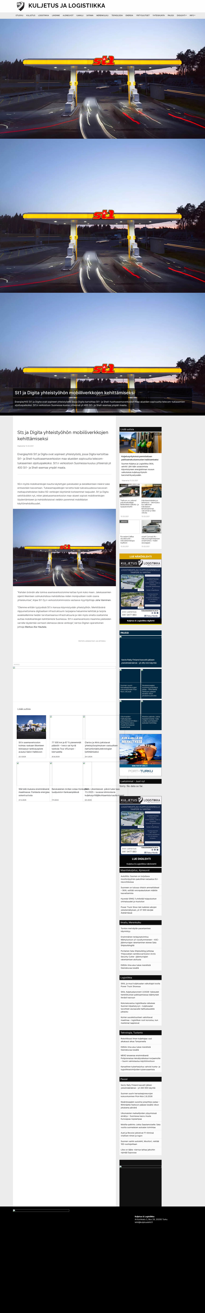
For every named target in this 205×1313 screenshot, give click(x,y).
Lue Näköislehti (141, 556)
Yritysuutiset (143, 15)
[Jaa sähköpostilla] (104, 647)
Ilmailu (80, 15)
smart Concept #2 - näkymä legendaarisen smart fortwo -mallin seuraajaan (151, 540)
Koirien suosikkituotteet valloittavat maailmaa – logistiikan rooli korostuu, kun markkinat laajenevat (139, 1020)
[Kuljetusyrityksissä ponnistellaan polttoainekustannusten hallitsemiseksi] (140, 442)
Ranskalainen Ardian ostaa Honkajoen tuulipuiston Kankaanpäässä (70, 790)
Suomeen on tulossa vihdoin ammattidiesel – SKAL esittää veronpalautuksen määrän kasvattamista (140, 890)
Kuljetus (30, 15)
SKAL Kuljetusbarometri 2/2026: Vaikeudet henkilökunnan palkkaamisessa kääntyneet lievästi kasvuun (140, 995)
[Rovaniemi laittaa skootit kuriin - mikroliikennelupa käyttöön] (129, 526)
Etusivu (19, 15)
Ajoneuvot (68, 15)
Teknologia (117, 15)
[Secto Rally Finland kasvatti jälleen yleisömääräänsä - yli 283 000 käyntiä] (140, 645)
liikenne (56, 15)
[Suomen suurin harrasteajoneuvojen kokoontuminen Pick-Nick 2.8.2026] (130, 675)
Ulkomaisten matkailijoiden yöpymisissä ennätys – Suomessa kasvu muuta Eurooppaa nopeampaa (129, 722)
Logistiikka (43, 15)
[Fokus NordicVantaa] (64, 683)
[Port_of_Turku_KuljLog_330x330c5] (140, 756)
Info (192, 15)
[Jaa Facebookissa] (87, 647)
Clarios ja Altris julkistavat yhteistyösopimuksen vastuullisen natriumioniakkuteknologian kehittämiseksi (101, 747)
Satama (89, 15)
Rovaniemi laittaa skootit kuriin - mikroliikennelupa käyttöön (127, 540)
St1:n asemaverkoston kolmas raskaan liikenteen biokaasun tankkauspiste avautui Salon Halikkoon (31, 747)
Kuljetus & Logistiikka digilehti (140, 620)
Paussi (171, 15)
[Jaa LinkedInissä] (96, 647)
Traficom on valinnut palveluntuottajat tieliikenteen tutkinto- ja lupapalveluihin (129, 503)
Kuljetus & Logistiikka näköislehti (141, 864)
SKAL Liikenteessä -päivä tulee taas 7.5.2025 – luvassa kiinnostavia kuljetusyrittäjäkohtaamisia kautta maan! (104, 792)
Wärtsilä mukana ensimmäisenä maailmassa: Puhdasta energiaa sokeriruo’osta (34, 792)
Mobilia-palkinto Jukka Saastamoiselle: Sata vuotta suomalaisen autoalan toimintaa (151, 720)
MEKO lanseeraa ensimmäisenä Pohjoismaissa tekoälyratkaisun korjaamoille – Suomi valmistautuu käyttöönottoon (140, 1058)
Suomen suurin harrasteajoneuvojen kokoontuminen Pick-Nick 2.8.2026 (128, 688)
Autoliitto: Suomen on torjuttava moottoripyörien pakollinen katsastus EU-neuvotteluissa (139, 879)
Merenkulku (102, 15)
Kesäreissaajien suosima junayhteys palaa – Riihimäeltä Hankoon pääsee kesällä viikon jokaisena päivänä (150, 690)
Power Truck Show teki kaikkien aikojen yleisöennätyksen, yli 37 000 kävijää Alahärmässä (138, 910)
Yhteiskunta (159, 15)
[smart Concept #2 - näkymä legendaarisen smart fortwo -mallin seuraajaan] (152, 526)
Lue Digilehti (141, 858)
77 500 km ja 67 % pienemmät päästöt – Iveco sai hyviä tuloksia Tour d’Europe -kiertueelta (66, 747)
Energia (129, 15)
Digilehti (181, 15)
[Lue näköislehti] (140, 589)
